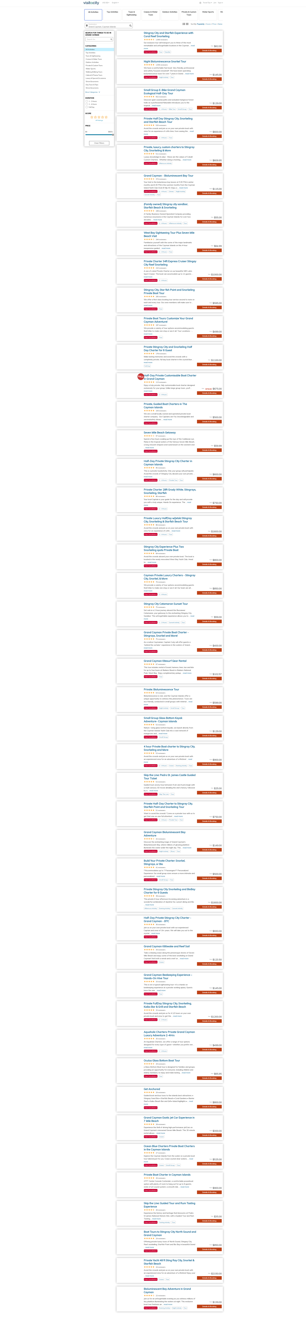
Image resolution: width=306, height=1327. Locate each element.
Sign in (220, 3)
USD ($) (105, 3)
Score (208, 24)
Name (220, 24)
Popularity (200, 24)
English (115, 3)
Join (215, 3)
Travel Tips (207, 3)
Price (214, 24)
